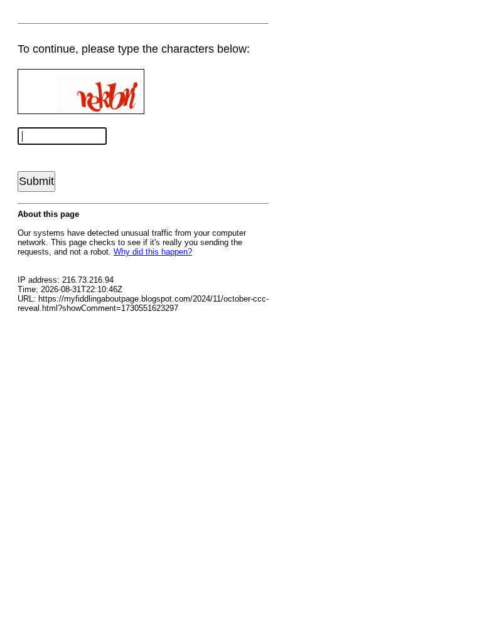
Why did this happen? (153, 251)
